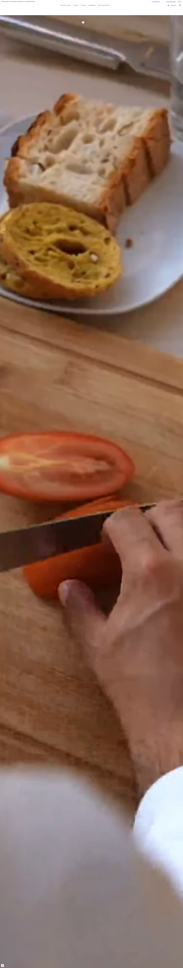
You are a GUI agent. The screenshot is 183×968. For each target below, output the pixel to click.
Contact (75, 5)
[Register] (168, 5)
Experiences (92, 5)
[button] (180, 5)
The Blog (83, 5)
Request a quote (66, 5)
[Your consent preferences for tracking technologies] (2, 965)
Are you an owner (103, 5)
